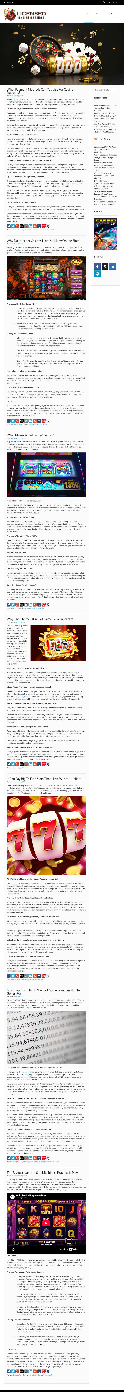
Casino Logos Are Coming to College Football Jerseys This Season (105, 157)
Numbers (16, 1162)
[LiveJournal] (97, 273)
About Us (99, 14)
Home (89, 14)
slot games (56, 883)
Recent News (103, 139)
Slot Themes (27, 768)
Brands (15, 1375)
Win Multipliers (39, 979)
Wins (18, 979)
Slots (20, 424)
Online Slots (43, 424)
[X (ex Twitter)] (105, 266)
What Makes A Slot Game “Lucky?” (30, 435)
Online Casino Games (35, 1375)
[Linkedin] (112, 266)
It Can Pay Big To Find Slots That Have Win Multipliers (44, 779)
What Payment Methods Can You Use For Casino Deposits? (40, 91)
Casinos (15, 424)
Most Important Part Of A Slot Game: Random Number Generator (44, 991)
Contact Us (112, 14)
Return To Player (32, 608)
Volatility (41, 608)
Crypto (43, 230)
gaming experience (25, 696)
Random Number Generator (35, 1162)
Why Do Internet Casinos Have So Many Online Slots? (44, 241)
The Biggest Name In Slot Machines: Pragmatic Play (42, 1173)
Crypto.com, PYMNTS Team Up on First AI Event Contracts (105, 149)
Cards (39, 230)
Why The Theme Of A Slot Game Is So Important (40, 619)
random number (28, 1072)
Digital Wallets (51, 230)
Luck (24, 608)
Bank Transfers (31, 230)
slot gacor (70, 442)
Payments (16, 230)
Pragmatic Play (48, 1375)
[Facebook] (97, 266)
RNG (58, 1162)
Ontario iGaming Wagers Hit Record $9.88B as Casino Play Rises (105, 175)
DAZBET (32, 966)
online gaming (34, 1179)
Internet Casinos (34, 424)
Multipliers (30, 979)
